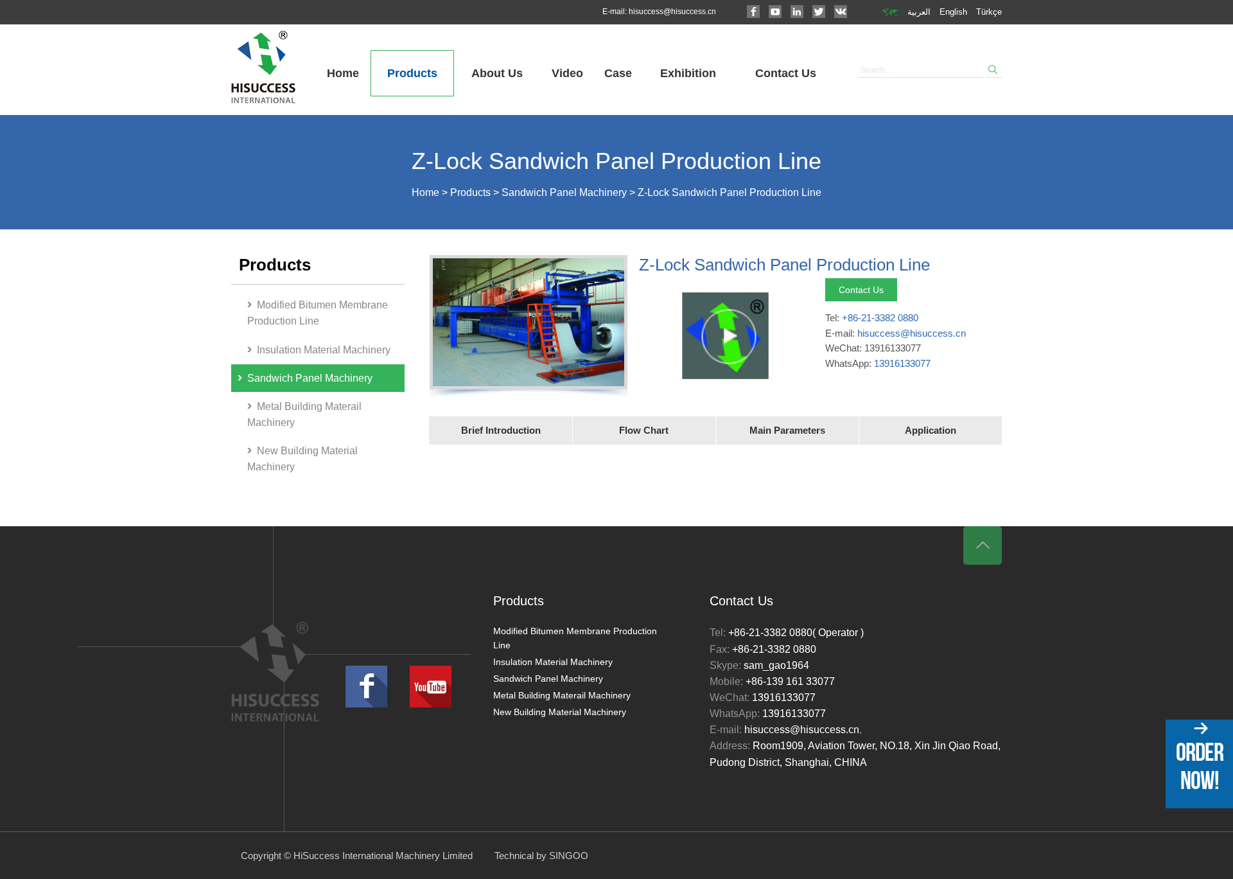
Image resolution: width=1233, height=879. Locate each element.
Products (412, 73)
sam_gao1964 (776, 665)
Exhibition (688, 73)
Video (567, 73)
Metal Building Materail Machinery (304, 414)
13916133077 (902, 363)
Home (343, 73)
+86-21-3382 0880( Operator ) (796, 632)
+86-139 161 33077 (790, 681)
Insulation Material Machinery (323, 349)
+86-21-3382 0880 (880, 317)
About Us (497, 73)
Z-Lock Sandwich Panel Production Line (729, 192)
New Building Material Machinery (302, 458)
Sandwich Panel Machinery (564, 192)
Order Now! (1199, 766)
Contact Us (785, 73)
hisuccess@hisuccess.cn (672, 11)
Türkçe (989, 12)
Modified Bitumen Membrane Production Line (317, 312)
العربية (919, 12)
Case (618, 73)
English (953, 12)
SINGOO (568, 855)
